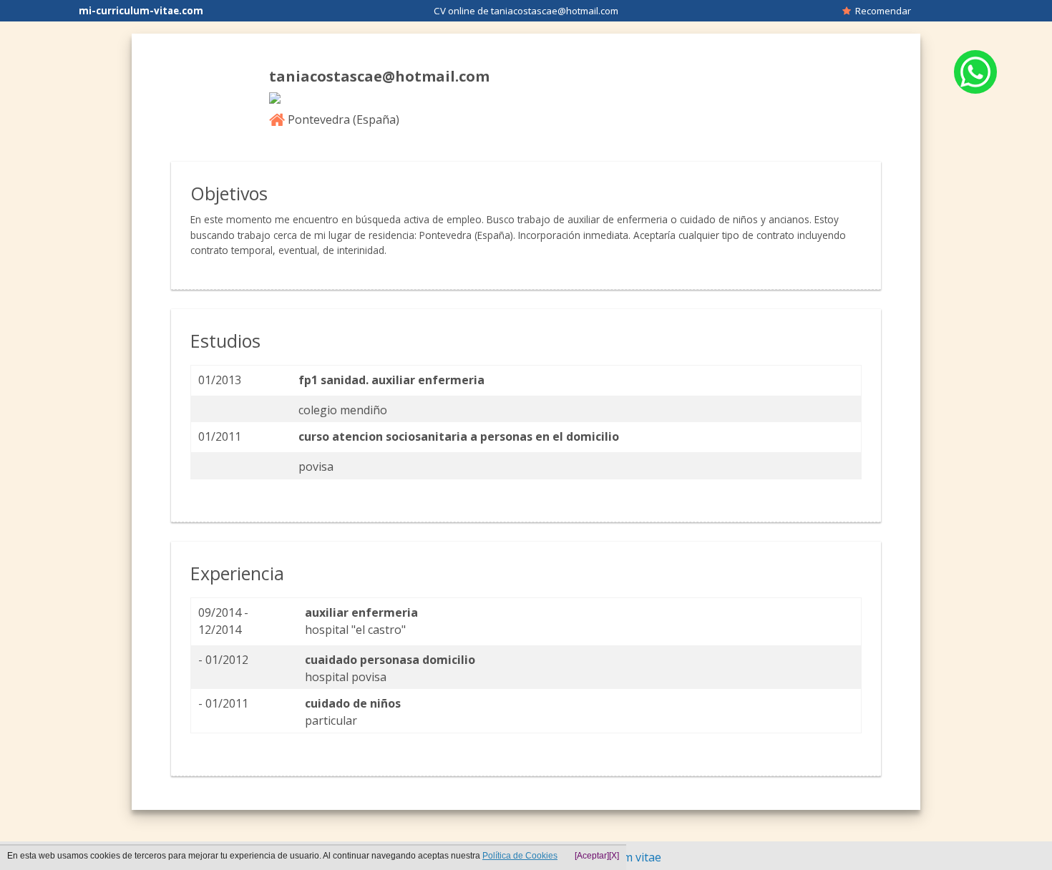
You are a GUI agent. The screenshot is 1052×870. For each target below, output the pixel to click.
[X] (614, 856)
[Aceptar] (592, 856)
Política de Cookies (519, 856)
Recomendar (881, 10)
